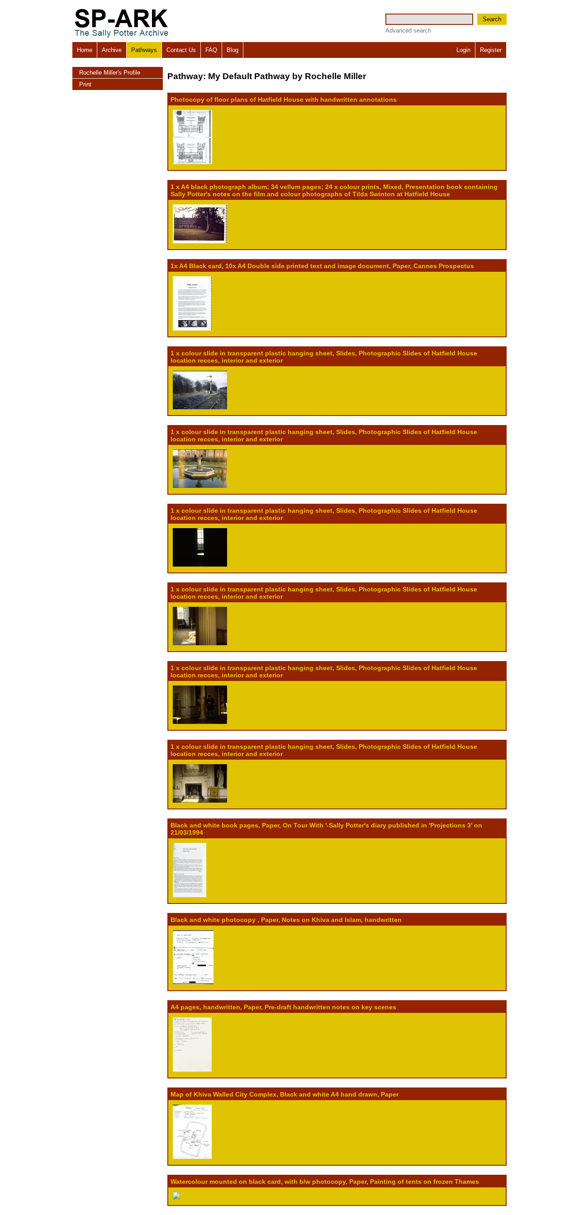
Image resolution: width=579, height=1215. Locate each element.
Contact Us (181, 50)
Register (491, 50)
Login (463, 50)
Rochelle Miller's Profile (109, 72)
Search (492, 19)
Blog (232, 50)
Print (85, 84)
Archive (112, 50)
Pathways (144, 50)
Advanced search (408, 30)
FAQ (211, 50)
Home (84, 50)
